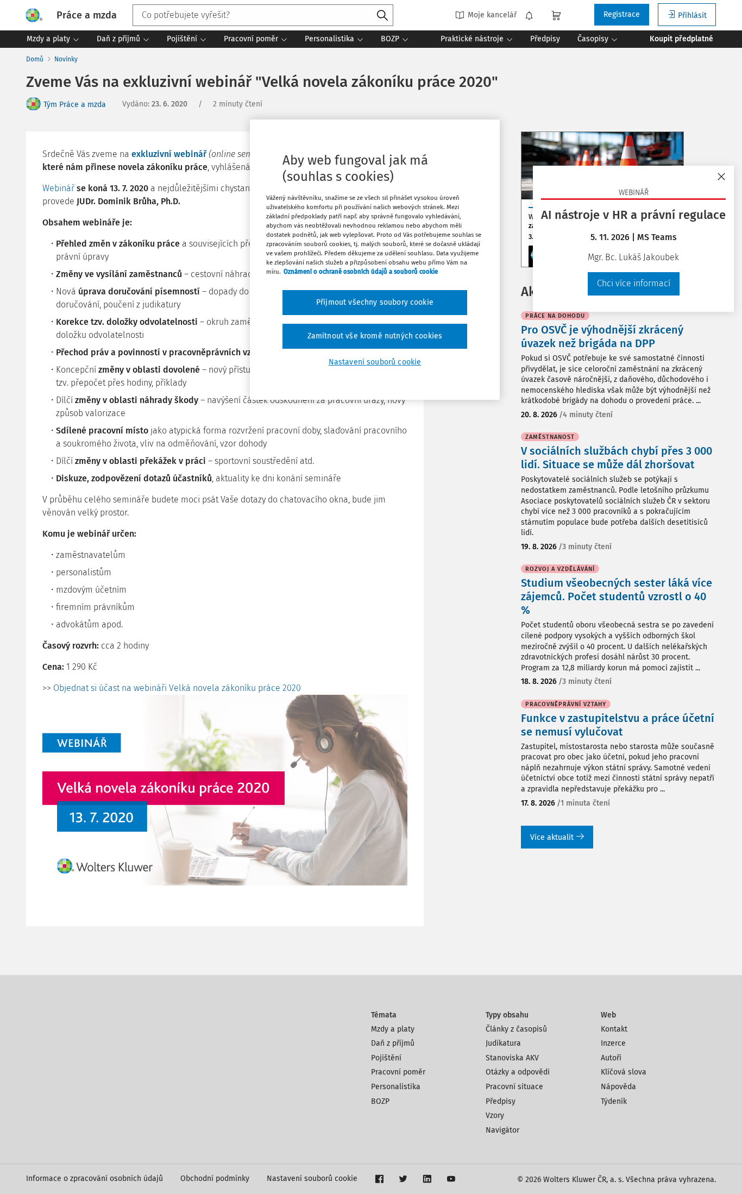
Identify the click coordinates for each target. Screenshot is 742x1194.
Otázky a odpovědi (518, 1072)
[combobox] (263, 15)
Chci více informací (633, 283)
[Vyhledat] (382, 16)
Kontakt (614, 1029)
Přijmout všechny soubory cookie (374, 302)
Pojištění (386, 1058)
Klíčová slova (623, 1072)
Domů (34, 59)
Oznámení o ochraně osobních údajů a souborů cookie (361, 271)
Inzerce (613, 1043)
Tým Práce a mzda (74, 104)
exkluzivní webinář (168, 154)
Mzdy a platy (392, 1029)
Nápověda (618, 1086)
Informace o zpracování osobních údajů (94, 1178)
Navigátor (502, 1130)
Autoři (611, 1058)
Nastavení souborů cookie (312, 1178)
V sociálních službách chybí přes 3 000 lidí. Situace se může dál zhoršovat (616, 457)
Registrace (621, 14)
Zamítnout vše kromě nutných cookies (375, 336)
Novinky (66, 59)
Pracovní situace (514, 1086)
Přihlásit (692, 15)
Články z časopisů (516, 1029)
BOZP (380, 1101)
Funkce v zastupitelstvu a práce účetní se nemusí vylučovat (617, 725)
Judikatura (503, 1043)
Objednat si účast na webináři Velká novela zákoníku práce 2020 (177, 688)
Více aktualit (552, 837)
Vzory (495, 1115)
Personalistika (395, 1086)
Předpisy (500, 1101)
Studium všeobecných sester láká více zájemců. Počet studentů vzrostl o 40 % (616, 596)
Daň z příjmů (392, 1043)
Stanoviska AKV (512, 1058)
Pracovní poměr (398, 1072)
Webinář (58, 188)
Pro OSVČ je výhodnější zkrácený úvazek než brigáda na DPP (602, 336)
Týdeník (614, 1101)
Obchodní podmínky (214, 1178)
